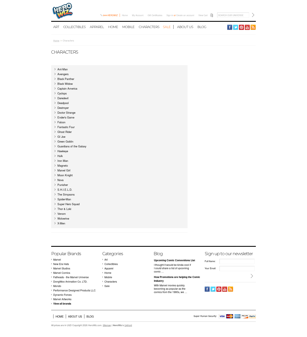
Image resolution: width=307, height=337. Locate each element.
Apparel (97, 27)
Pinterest (241, 27)
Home (125, 15)
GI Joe (61, 137)
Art (56, 27)
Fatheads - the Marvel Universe (71, 277)
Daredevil (63, 98)
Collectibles (74, 27)
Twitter (235, 27)
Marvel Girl (63, 170)
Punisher (62, 185)
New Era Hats (61, 264)
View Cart (203, 15)
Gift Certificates (155, 15)
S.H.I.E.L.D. (64, 190)
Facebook (229, 27)
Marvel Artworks (62, 299)
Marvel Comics (61, 272)
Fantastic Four (66, 127)
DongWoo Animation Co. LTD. (70, 281)
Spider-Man (64, 199)
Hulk (60, 156)
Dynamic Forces (62, 294)
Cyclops (62, 93)
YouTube (247, 27)
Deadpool (63, 103)
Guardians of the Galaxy (71, 146)
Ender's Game (65, 117)
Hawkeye (62, 151)
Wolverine (63, 218)
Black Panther (65, 79)
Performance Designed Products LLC (74, 290)
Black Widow (65, 84)
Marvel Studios (61, 268)
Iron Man (62, 161)
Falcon (61, 122)
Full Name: (210, 261)
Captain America (67, 88)
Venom (61, 214)
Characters (149, 27)
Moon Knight (65, 175)
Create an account (185, 15)
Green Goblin (65, 141)
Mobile (128, 27)
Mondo (57, 286)
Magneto (62, 165)
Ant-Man (62, 69)
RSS (253, 27)
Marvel (57, 259)
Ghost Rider (64, 132)
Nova (60, 180)
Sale (167, 27)
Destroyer (63, 108)
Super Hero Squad (68, 204)
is (122, 325)
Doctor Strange (66, 112)
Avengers (63, 74)
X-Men (61, 223)
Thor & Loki (64, 209)
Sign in (169, 15)
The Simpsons (66, 194)
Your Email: (210, 268)
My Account (137, 15)
